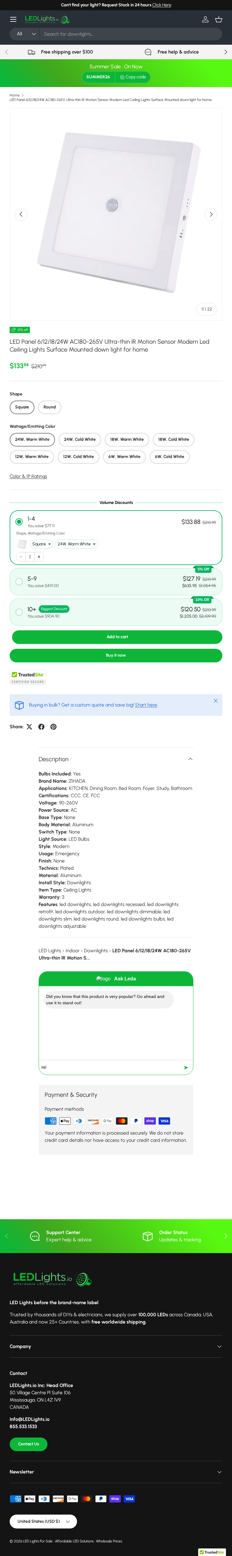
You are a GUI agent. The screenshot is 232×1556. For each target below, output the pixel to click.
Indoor (73, 950)
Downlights (96, 950)
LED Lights (50, 950)
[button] (218, 19)
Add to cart (117, 636)
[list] (116, 214)
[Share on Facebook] (41, 727)
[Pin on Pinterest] (53, 727)
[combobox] (116, 34)
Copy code (136, 77)
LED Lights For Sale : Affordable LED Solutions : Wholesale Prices (72, 1541)
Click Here (161, 5)
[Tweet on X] (29, 727)
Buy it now (116, 655)
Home (15, 95)
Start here (146, 705)
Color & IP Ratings (28, 476)
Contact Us (28, 1444)
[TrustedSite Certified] (28, 677)
